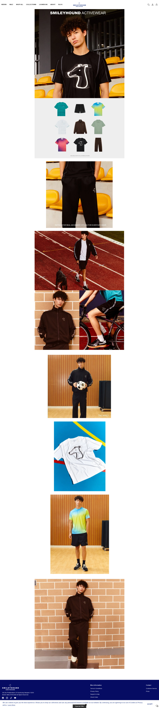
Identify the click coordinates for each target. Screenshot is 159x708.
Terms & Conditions (96, 688)
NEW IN (4, 4)
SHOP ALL (19, 4)
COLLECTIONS (31, 4)
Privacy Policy (94, 691)
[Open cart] (157, 5)
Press (147, 691)
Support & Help (95, 694)
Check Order (94, 697)
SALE (11, 4)
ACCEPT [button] (150, 704)
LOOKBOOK (43, 4)
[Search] (148, 5)
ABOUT (52, 4)
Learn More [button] (11, 705)
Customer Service (151, 688)
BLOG (60, 4)
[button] (3, 698)
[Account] (153, 5)
